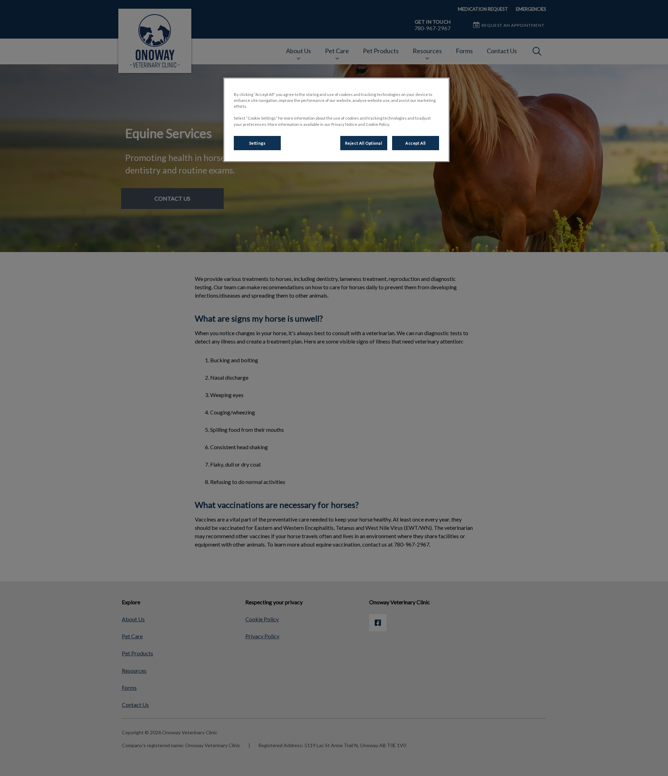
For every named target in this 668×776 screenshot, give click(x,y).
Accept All (415, 143)
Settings (257, 143)
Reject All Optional (363, 143)
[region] (336, 120)
